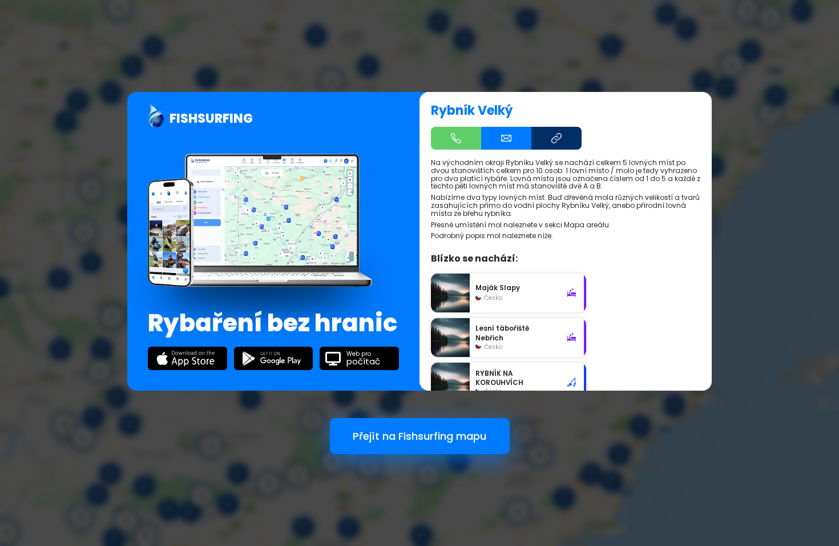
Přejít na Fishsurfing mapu (419, 436)
